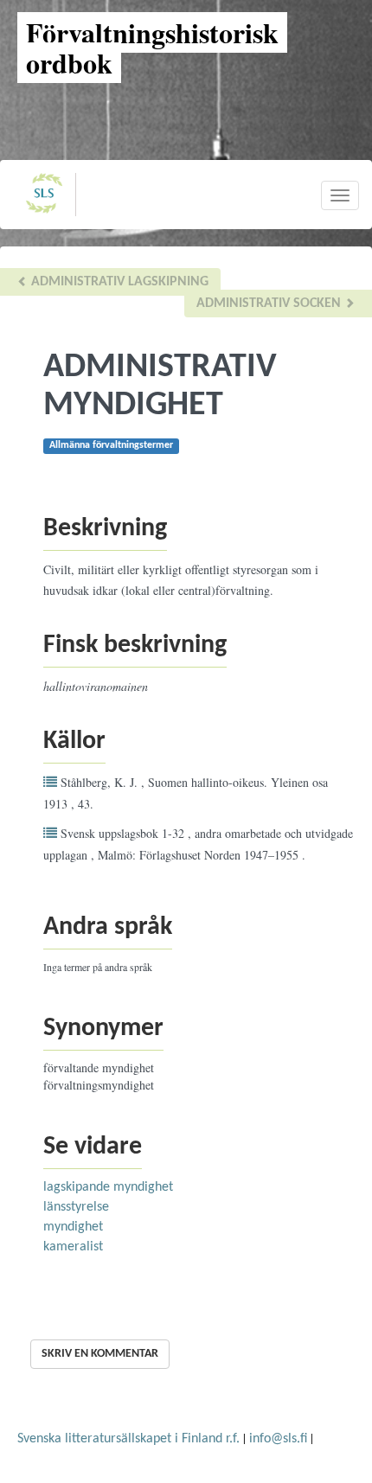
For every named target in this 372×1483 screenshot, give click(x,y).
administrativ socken (270, 303)
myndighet (73, 1227)
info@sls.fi (278, 1439)
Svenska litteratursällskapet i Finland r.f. (128, 1439)
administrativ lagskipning (118, 282)
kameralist (73, 1247)
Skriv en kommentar (100, 1353)
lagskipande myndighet (108, 1187)
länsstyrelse (76, 1207)
